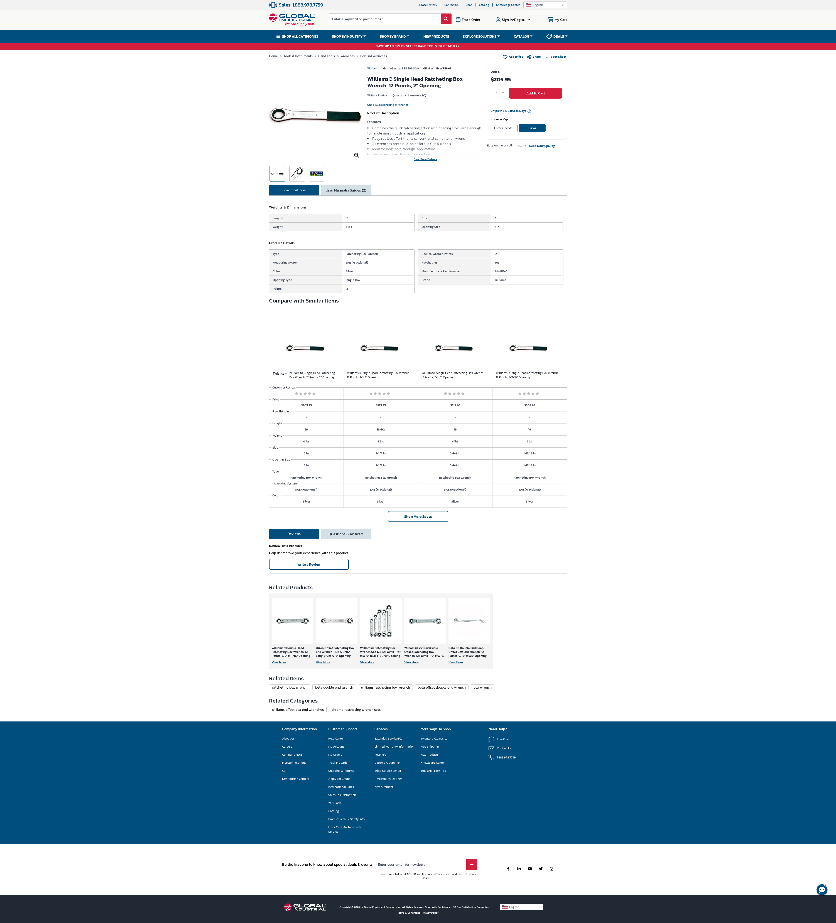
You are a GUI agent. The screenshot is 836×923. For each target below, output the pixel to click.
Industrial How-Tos (433, 770)
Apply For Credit (339, 779)
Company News (292, 754)
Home (273, 55)
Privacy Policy (443, 874)
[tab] (294, 190)
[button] (545, 5)
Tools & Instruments (298, 55)
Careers (287, 746)
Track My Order (338, 762)
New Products (429, 754)
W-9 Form (335, 803)
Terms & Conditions (409, 913)
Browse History (427, 5)
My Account (336, 746)
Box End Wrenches (373, 55)
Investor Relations (294, 762)
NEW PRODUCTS (436, 36)
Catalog (484, 5)
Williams (373, 68)
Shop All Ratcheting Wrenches (388, 105)
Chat (469, 5)
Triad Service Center (387, 770)
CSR (284, 770)
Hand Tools (326, 55)
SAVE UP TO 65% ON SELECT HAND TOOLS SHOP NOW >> (418, 46)
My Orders (335, 754)
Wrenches (347, 55)
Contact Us (451, 5)
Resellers (380, 754)
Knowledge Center (508, 5)
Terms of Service (466, 874)
